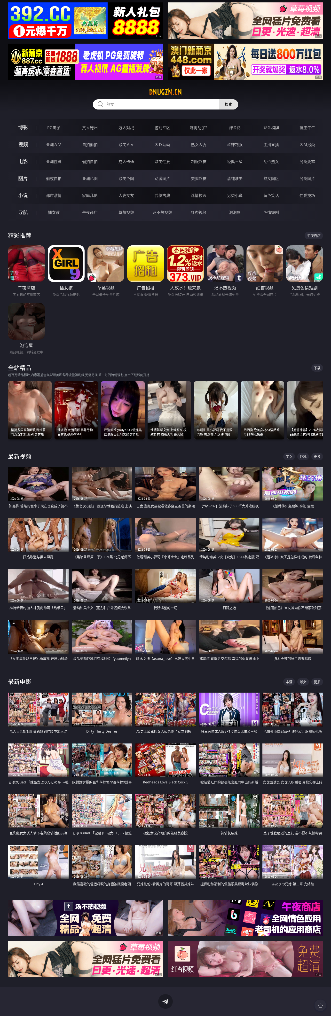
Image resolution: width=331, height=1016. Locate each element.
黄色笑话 (271, 195)
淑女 (303, 682)
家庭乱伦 (90, 195)
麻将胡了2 (198, 127)
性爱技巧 (307, 195)
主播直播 (271, 144)
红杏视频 (198, 212)
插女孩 (54, 212)
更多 (317, 456)
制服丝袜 (198, 161)
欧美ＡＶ (126, 144)
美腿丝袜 (198, 178)
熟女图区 (271, 178)
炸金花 (235, 127)
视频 (23, 144)
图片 (23, 178)
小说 (23, 195)
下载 (317, 368)
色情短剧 (271, 212)
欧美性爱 (162, 161)
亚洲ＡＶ (54, 144)
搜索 (228, 104)
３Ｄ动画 (162, 144)
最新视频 (19, 456)
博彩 (23, 127)
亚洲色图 (90, 178)
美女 (289, 456)
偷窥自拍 (54, 178)
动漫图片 (162, 178)
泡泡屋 (235, 212)
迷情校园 (198, 195)
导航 (23, 212)
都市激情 (54, 195)
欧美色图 (126, 178)
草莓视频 (126, 212)
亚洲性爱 (54, 161)
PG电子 (53, 127)
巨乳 (303, 456)
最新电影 (19, 682)
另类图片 (307, 178)
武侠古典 (162, 195)
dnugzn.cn (165, 92)
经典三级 (235, 161)
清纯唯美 (235, 178)
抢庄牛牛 (307, 127)
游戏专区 (162, 127)
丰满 (289, 682)
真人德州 (90, 127)
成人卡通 (126, 161)
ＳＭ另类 (307, 144)
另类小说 (235, 195)
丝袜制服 (235, 144)
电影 (23, 161)
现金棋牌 (271, 127)
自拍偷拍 (90, 144)
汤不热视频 (162, 212)
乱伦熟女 (271, 161)
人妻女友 (126, 195)
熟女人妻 (198, 144)
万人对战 (126, 127)
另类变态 (307, 161)
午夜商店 (90, 212)
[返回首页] (320, 1005)
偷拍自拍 (90, 161)
